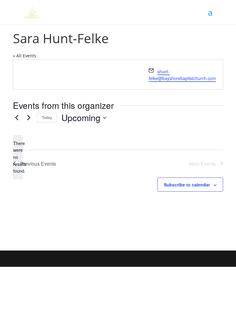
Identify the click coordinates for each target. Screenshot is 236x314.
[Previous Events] (16, 117)
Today (47, 117)
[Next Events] (28, 117)
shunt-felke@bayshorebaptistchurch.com (182, 75)
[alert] (18, 157)
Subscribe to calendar (187, 185)
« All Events (24, 56)
